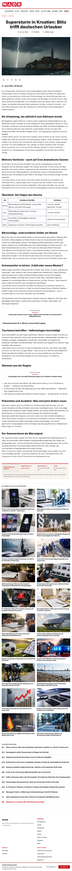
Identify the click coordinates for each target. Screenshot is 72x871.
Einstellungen (51, 867)
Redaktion (40, 860)
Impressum (40, 853)
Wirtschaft (24, 11)
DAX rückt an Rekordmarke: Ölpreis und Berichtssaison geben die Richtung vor (49, 734)
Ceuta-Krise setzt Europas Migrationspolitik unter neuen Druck (28, 772)
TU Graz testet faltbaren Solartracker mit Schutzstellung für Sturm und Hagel (50, 634)
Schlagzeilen (9, 11)
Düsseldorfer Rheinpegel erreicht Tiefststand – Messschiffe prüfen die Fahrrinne (51, 684)
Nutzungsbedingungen (44, 857)
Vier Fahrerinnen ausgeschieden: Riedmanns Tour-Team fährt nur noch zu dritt (18, 684)
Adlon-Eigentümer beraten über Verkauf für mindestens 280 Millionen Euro (15, 634)
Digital (37, 11)
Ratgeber (55, 11)
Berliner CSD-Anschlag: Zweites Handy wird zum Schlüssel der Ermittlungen (52, 709)
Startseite (4, 16)
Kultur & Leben (46, 11)
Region (32, 11)
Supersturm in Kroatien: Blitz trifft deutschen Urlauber (25, 802)
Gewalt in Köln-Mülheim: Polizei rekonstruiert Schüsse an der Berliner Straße (51, 659)
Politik (17, 11)
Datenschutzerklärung (44, 850)
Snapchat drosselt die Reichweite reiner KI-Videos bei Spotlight (28, 757)
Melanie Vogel (49, 32)
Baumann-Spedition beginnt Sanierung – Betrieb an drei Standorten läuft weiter (18, 559)
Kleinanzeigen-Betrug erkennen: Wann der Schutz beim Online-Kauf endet (32, 782)
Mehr (61, 11)
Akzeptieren (64, 867)
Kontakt (4, 853)
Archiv (66, 11)
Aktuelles (11, 16)
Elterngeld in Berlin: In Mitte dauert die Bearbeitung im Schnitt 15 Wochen (32, 792)
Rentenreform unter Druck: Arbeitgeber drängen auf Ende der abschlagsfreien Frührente (53, 534)
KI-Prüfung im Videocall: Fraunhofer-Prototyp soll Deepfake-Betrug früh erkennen (17, 609)
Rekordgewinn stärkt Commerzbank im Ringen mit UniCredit (27, 752)
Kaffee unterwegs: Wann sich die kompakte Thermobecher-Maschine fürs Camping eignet (16, 584)
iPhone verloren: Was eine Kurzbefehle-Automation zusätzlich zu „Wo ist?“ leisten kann (18, 510)
